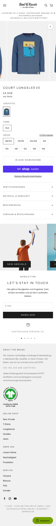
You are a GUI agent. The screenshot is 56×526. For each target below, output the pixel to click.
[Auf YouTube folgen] (15, 498)
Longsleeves (9, 429)
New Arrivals (16, 264)
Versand (7, 475)
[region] (28, 328)
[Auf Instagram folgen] (9, 498)
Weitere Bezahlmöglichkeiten (28, 176)
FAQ (5, 485)
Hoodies (7, 434)
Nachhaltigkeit (9, 457)
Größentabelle (46, 135)
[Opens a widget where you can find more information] (42, 521)
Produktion (8, 462)
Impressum (28, 512)
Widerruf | (43, 509)
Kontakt (6, 490)
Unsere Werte (9, 452)
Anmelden (28, 315)
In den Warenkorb (28, 160)
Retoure (7, 480)
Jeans (5, 439)
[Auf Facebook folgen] (4, 498)
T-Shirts (6, 424)
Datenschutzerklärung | (22, 509)
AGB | (48, 506)
